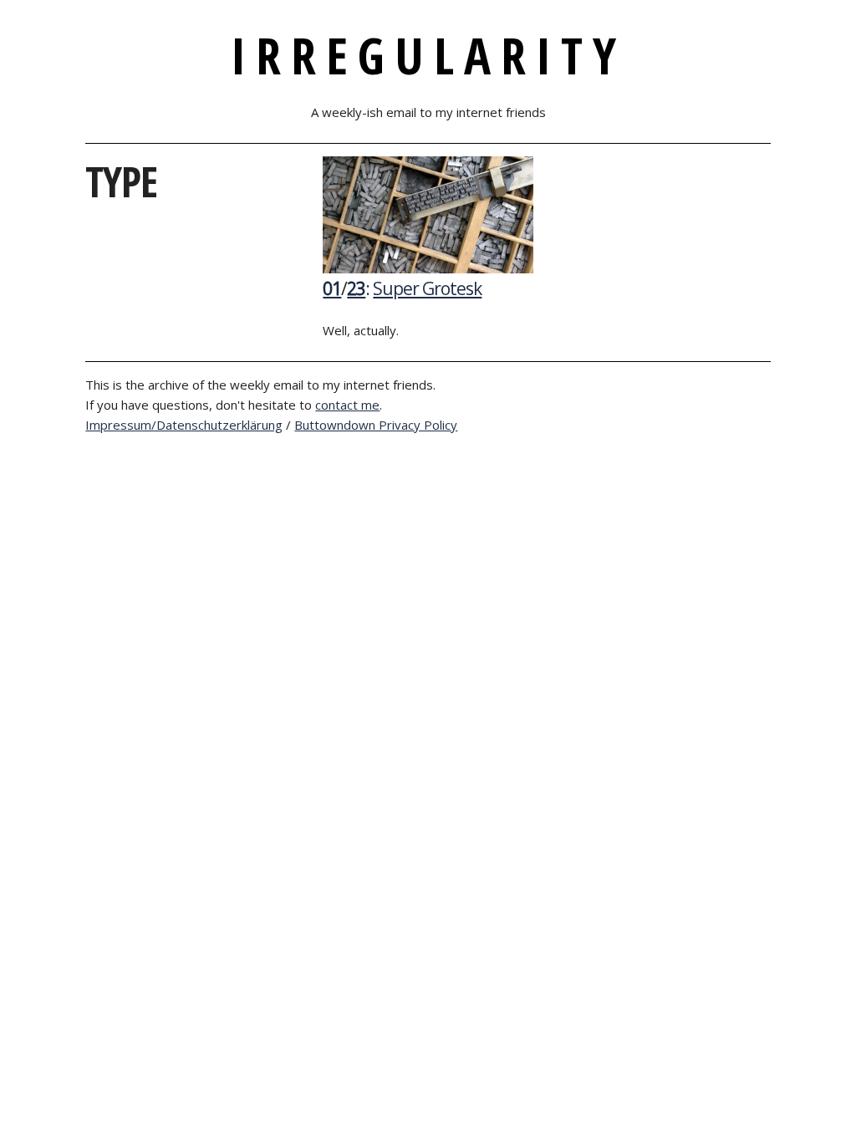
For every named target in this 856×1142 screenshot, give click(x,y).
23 (356, 288)
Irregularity (428, 55)
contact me (347, 404)
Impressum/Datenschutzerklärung (184, 424)
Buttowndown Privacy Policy (375, 424)
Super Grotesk (427, 288)
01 (332, 288)
